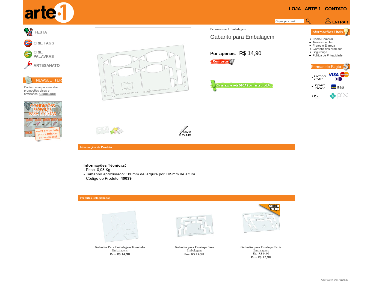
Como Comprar (323, 39)
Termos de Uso (323, 42)
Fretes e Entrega (324, 45)
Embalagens (120, 250)
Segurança (320, 52)
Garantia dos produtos (327, 48)
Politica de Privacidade (327, 55)
